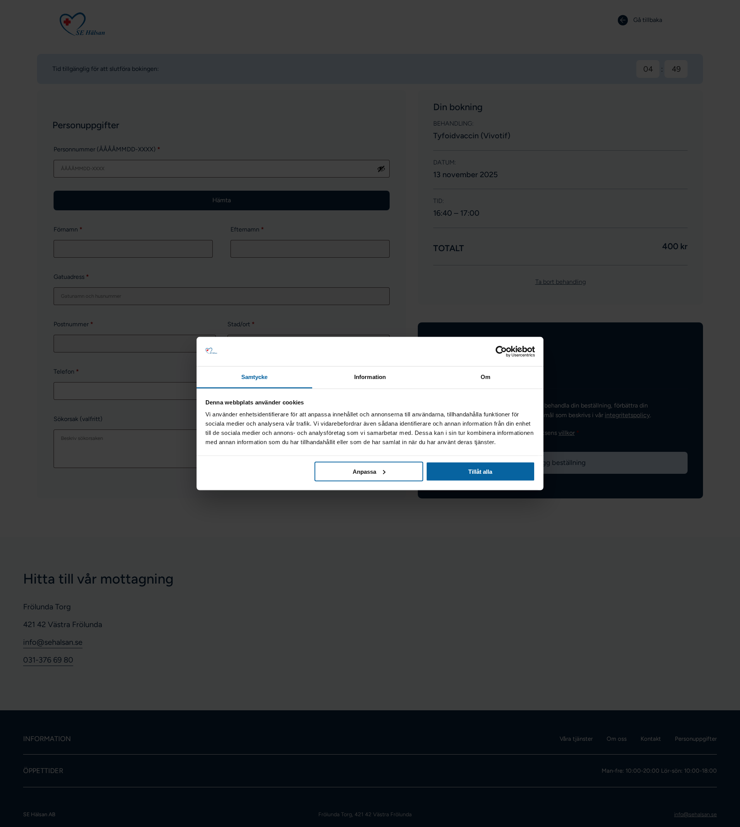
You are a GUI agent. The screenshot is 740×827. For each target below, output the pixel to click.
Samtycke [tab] (254, 377)
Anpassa (364, 471)
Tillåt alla (480, 471)
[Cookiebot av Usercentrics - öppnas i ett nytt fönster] (501, 351)
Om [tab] (485, 377)
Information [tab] (370, 377)
